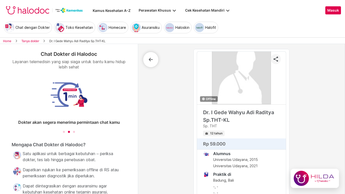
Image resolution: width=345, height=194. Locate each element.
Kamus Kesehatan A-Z (112, 10)
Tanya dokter (30, 41)
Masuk (333, 10)
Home (7, 41)
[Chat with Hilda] (315, 178)
